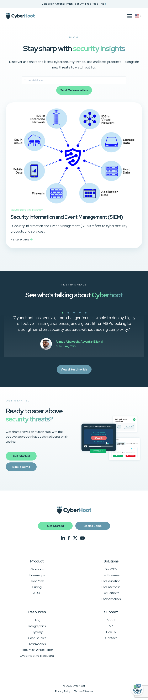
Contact (111, 638)
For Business (111, 575)
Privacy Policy (62, 691)
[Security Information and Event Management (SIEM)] (74, 205)
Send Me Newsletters (74, 90)
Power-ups (37, 575)
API (111, 626)
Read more (20, 239)
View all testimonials (74, 369)
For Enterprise (111, 587)
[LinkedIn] (63, 538)
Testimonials (37, 644)
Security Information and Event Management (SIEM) (67, 217)
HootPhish (37, 581)
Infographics (37, 626)
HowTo (111, 632)
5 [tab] (99, 315)
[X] (75, 538)
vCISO (37, 593)
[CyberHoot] (20, 16)
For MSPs (111, 569)
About (111, 620)
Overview (37, 569)
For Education (111, 581)
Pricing (37, 587)
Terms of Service (83, 691)
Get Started (21, 456)
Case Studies (37, 638)
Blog (37, 620)
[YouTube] (82, 538)
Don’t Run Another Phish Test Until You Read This (73, 3)
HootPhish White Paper (37, 650)
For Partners (111, 593)
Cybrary (38, 210)
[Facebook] (69, 538)
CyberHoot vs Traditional (37, 656)
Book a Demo (21, 467)
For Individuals (111, 599)
